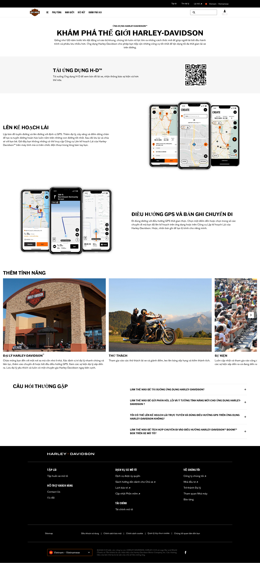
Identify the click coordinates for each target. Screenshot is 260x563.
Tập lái (174, 3)
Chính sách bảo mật (113, 533)
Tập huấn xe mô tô (57, 475)
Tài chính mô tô (124, 509)
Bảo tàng (189, 499)
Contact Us (53, 491)
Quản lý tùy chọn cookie (159, 533)
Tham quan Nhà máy (195, 493)
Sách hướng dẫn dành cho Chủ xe (134, 481)
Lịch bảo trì (121, 487)
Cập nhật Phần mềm (126, 493)
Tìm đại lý (185, 3)
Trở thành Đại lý (192, 487)
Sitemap (49, 533)
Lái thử (197, 4)
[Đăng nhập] (224, 12)
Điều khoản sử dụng (90, 533)
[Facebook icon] (185, 552)
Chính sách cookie (134, 533)
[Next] (251, 315)
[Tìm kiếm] (203, 12)
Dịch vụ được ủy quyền (127, 475)
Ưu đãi (51, 497)
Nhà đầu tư (190, 481)
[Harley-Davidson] (79, 454)
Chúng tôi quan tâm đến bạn (187, 533)
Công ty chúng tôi (194, 475)
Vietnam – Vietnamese (219, 4)
